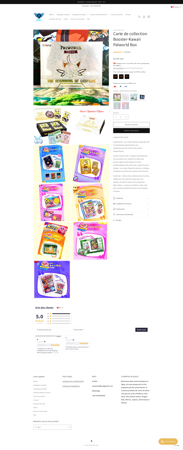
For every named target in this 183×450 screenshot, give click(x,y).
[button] (79, 14)
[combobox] (78, 330)
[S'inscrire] (69, 427)
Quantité (116, 113)
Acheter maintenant (131, 131)
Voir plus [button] (56, 353)
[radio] (117, 97)
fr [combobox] (60, 308)
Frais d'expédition (118, 68)
